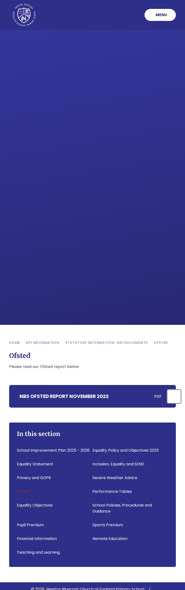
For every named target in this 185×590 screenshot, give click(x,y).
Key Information (42, 342)
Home (14, 342)
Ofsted (161, 342)
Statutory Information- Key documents (106, 342)
